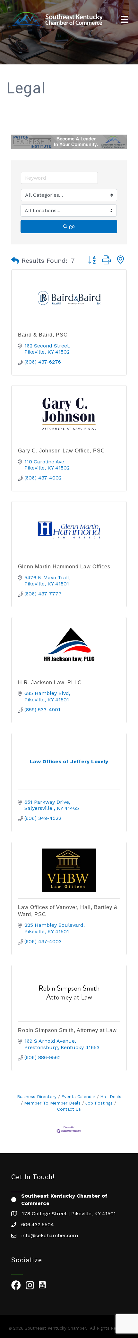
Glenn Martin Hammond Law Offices (64, 566)
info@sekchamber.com (49, 1235)
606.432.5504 (37, 1224)
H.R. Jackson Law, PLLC (50, 682)
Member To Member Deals (52, 1103)
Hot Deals (110, 1096)
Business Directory (36, 1096)
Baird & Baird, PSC (43, 334)
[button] (15, 260)
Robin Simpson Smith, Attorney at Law (67, 1030)
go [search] (72, 226)
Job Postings (99, 1103)
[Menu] (125, 19)
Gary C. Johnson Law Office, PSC (61, 450)
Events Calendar (78, 1096)
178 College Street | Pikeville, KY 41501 (69, 1213)
